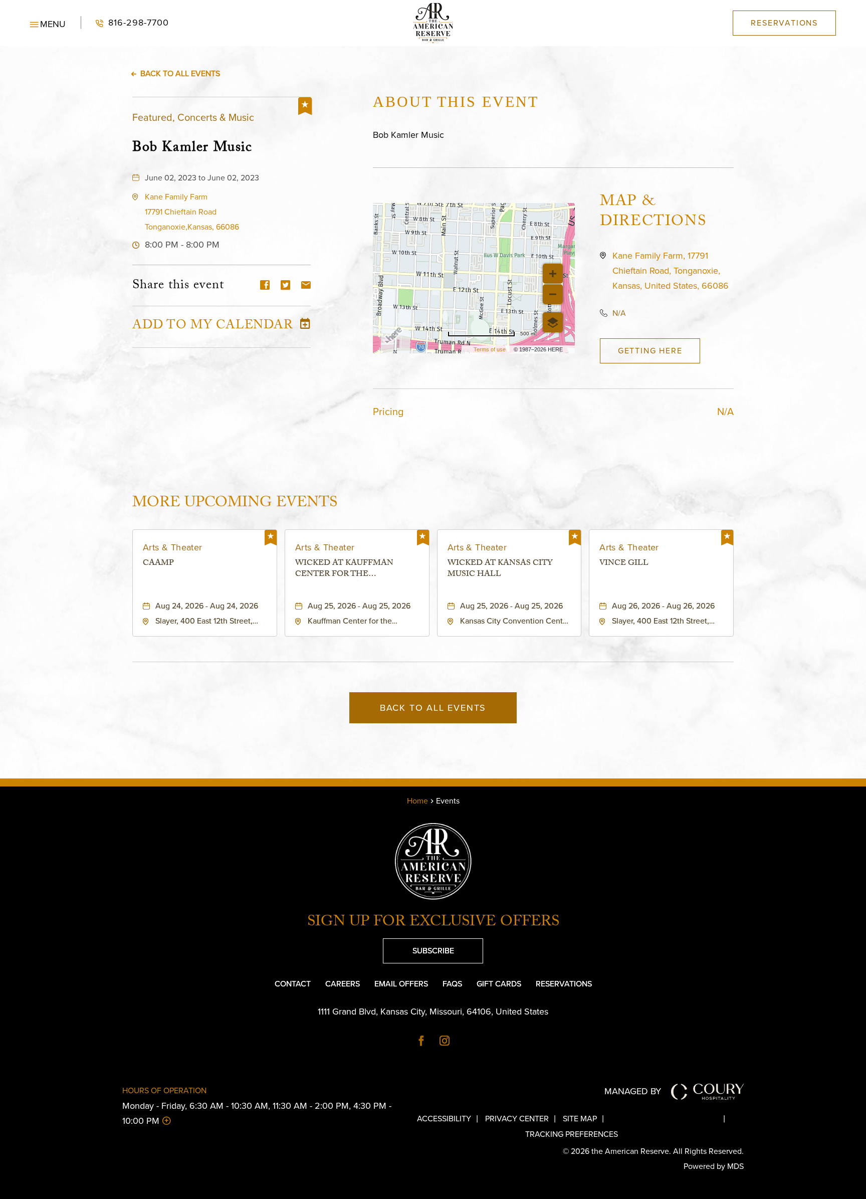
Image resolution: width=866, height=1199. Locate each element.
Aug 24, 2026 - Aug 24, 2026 (206, 606)
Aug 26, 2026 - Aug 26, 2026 (663, 606)
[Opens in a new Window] (421, 1041)
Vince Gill (623, 564)
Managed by (632, 1091)
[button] (48, 23)
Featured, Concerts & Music (193, 117)
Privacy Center (517, 1118)
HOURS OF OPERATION (164, 1090)
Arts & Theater (172, 547)
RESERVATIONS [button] (784, 23)
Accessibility (444, 1118)
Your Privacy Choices (671, 1118)
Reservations (564, 983)
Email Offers (401, 983)
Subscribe (418, 947)
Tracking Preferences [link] (571, 1134)
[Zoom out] (553, 294)
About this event (456, 101)
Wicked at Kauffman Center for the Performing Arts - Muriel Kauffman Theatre (355, 569)
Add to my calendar (212, 327)
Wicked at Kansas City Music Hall (500, 569)
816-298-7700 (125, 23)
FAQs (452, 983)
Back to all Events (180, 73)
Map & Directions (653, 213)
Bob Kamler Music (192, 147)
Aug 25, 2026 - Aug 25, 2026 (359, 606)
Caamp (158, 564)
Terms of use (490, 349)
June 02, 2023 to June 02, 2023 (202, 177)
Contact (293, 983)
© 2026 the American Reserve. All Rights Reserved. (653, 1151)
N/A (619, 313)
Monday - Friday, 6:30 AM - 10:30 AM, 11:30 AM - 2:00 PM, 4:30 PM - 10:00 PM (256, 1113)
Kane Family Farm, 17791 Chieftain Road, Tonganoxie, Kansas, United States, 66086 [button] (670, 270)
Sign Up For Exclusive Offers (433, 923)
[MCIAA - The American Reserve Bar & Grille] (433, 23)
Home (417, 801)
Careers (342, 983)
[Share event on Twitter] (285, 286)
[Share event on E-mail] (306, 286)
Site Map (580, 1118)
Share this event (178, 286)
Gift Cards (499, 983)
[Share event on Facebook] (265, 286)
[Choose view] (553, 322)
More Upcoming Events (234, 502)
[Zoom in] (553, 274)
